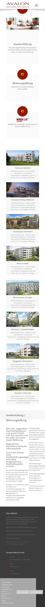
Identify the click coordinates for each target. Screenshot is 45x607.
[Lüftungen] (36, 5)
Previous (10, 23)
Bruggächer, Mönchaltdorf (22, 361)
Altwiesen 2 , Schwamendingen (22, 329)
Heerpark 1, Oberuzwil (22, 393)
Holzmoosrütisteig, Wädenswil (22, 200)
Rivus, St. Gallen (23, 263)
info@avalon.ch (14, 566)
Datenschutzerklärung (8, 603)
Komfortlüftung (22, 44)
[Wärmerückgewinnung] (22, 120)
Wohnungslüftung (22, 83)
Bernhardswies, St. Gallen (22, 297)
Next (35, 23)
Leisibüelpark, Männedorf (22, 231)
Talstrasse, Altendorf (22, 168)
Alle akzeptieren (23, 592)
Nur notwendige (36, 592)
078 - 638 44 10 (14, 574)
